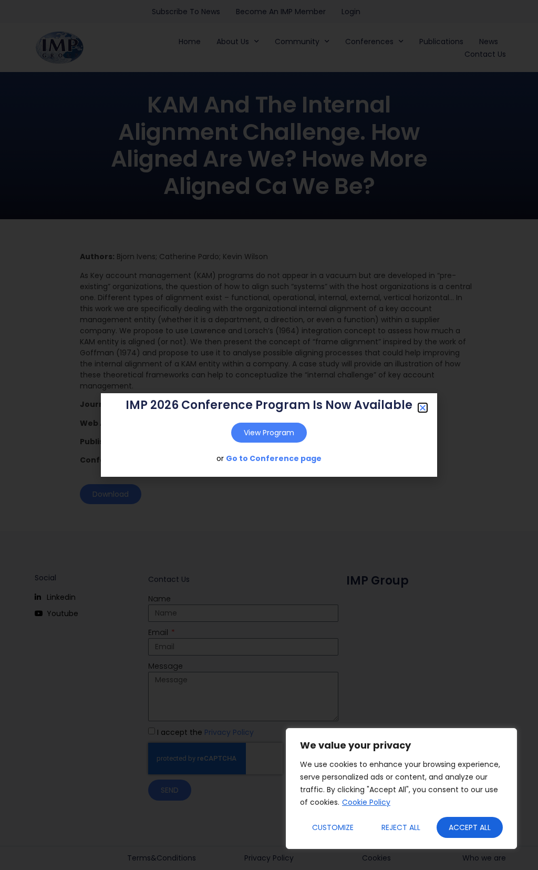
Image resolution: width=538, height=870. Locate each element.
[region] (401, 788)
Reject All (400, 827)
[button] (423, 408)
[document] (269, 435)
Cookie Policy (366, 802)
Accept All (470, 827)
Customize (333, 827)
